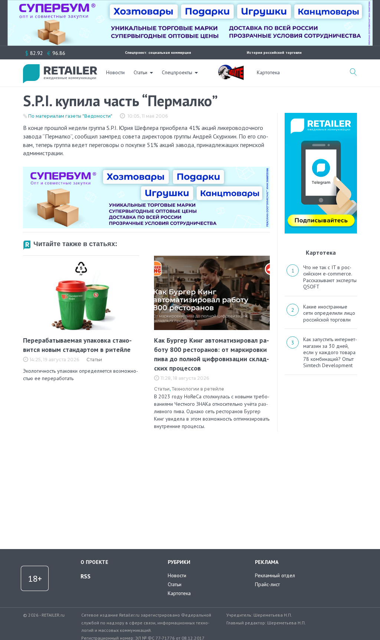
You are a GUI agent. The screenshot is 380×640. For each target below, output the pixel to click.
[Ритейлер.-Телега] (321, 115)
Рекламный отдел (275, 575)
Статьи (140, 72)
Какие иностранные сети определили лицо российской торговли (329, 313)
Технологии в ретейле (198, 389)
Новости (115, 72)
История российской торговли (274, 52)
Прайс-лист (267, 584)
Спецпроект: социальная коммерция (158, 52)
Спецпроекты (177, 72)
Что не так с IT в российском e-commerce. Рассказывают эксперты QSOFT (330, 277)
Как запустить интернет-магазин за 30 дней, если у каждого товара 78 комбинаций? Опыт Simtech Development (330, 352)
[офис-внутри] (146, 169)
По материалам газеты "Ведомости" (70, 116)
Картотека (268, 72)
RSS (86, 576)
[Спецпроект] (231, 68)
